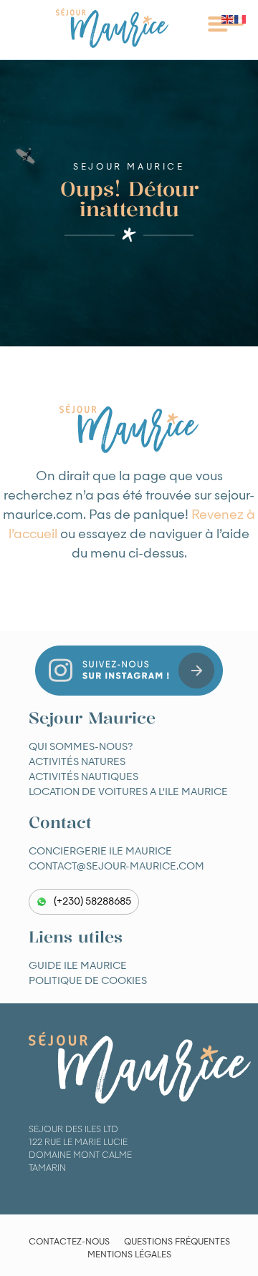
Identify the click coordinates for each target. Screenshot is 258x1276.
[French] (240, 19)
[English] (227, 19)
